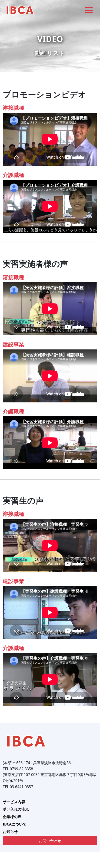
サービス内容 (14, 801)
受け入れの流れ (16, 809)
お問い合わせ (50, 840)
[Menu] (88, 9)
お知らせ (10, 831)
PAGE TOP (93, 822)
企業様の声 (12, 816)
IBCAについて (15, 824)
